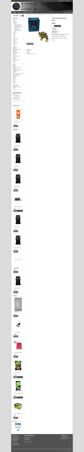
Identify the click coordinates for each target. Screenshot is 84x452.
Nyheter (14, 78)
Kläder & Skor (15, 48)
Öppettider (14, 77)
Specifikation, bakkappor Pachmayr (18, 73)
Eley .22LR (15, 32)
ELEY (14, 44)
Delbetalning (14, 71)
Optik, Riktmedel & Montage (17, 49)
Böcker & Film (15, 53)
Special (15, 31)
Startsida (14, 12)
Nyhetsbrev (14, 79)
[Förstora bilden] (38, 29)
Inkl (69, 10)
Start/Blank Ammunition (18, 30)
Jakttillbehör (14, 51)
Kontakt (31, 12)
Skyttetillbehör (15, 50)
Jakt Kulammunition (17, 27)
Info (16, 149)
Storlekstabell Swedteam (16, 75)
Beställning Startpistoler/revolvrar (18, 69)
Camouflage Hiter (15, 70)
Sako (14, 45)
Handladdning (15, 46)
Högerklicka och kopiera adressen (32, 53)
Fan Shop (14, 54)
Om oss (19, 12)
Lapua (14, 34)
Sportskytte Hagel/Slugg (17, 24)
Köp (20, 210)
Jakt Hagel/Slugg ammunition (18, 26)
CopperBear (15, 22)
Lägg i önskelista (30, 43)
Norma (14, 33)
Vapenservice (15, 76)
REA (13, 72)
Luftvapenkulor (15, 42)
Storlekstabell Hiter (15, 74)
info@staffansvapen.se (16, 89)
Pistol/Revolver (16, 28)
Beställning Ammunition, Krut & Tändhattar (17, 68)
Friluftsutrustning (15, 52)
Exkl (71, 10)
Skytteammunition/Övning (18, 25)
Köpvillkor (25, 12)
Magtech (14, 43)
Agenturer (14, 66)
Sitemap (14, 61)
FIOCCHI (14, 23)
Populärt (14, 55)
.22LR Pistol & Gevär (17, 29)
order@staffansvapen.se (16, 100)
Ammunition (31, 14)
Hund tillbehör (15, 47)
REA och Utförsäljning (16, 56)
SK (13, 35)
